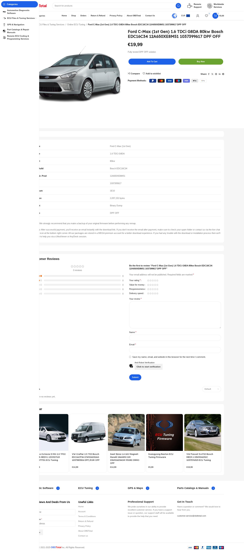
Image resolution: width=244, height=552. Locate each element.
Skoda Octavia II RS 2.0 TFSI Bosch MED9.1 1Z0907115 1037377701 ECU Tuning (50, 457)
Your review (135, 299)
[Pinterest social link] (216, 74)
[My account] (197, 16)
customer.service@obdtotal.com (191, 516)
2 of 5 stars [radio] (150, 280)
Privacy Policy (84, 526)
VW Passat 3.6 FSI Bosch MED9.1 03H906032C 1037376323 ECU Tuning (199, 457)
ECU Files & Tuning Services (50, 24)
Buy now (201, 61)
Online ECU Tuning (76, 24)
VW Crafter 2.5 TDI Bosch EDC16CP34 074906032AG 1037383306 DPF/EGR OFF (86, 457)
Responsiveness (137, 289)
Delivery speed (136, 293)
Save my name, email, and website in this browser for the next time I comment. (169, 357)
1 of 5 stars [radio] (148, 280)
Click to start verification (149, 367)
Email (132, 344)
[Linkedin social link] (219, 74)
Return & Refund (85, 521)
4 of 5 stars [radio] (155, 280)
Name (132, 332)
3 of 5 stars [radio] (153, 280)
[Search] (178, 5)
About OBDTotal (85, 531)
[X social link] (212, 74)
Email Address (35, 519)
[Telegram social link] (223, 74)
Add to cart (152, 61)
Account (81, 511)
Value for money (136, 285)
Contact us (83, 536)
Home (81, 506)
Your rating (135, 280)
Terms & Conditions (87, 516)
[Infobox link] (44, 488)
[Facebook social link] (209, 74)
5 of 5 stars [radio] (157, 280)
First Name (34, 508)
